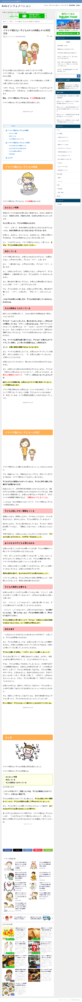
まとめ (9, 157)
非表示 (13, 126)
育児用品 (60, 188)
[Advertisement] (32, 116)
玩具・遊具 (60, 192)
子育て (5, 26)
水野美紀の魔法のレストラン (65, 151)
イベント (60, 181)
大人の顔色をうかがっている (16, 138)
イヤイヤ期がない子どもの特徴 (17, 130)
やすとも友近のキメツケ (64, 155)
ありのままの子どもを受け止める (17, 148)
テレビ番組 (59, 133)
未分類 (58, 196)
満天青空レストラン (63, 170)
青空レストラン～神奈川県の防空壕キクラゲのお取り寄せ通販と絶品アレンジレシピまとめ (68, 109)
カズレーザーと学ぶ (63, 166)
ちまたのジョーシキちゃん (64, 148)
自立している (12, 136)
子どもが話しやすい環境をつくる (17, 145)
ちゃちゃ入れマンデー (63, 140)
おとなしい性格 (13, 133)
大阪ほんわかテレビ (63, 137)
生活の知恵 (59, 174)
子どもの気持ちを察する (15, 151)
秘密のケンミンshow (63, 144)
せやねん (60, 162)
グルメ (58, 129)
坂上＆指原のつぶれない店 (64, 159)
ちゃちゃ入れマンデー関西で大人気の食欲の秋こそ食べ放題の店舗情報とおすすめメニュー (72, 86)
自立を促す (12, 154)
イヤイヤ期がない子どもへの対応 (18, 142)
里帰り (59, 177)
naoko (51, 36)
